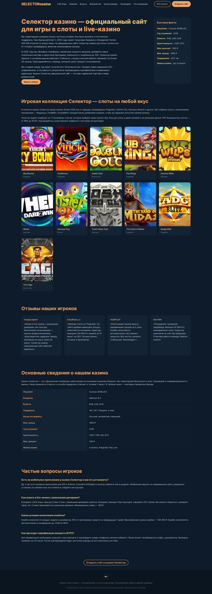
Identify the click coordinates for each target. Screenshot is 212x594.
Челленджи (125, 4)
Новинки (73, 4)
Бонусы (83, 4)
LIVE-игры (62, 4)
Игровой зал (95, 4)
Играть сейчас (31, 82)
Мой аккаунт (162, 4)
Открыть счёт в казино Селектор (106, 562)
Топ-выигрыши (141, 4)
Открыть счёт (181, 4)
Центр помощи (110, 4)
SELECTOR (36, 4)
